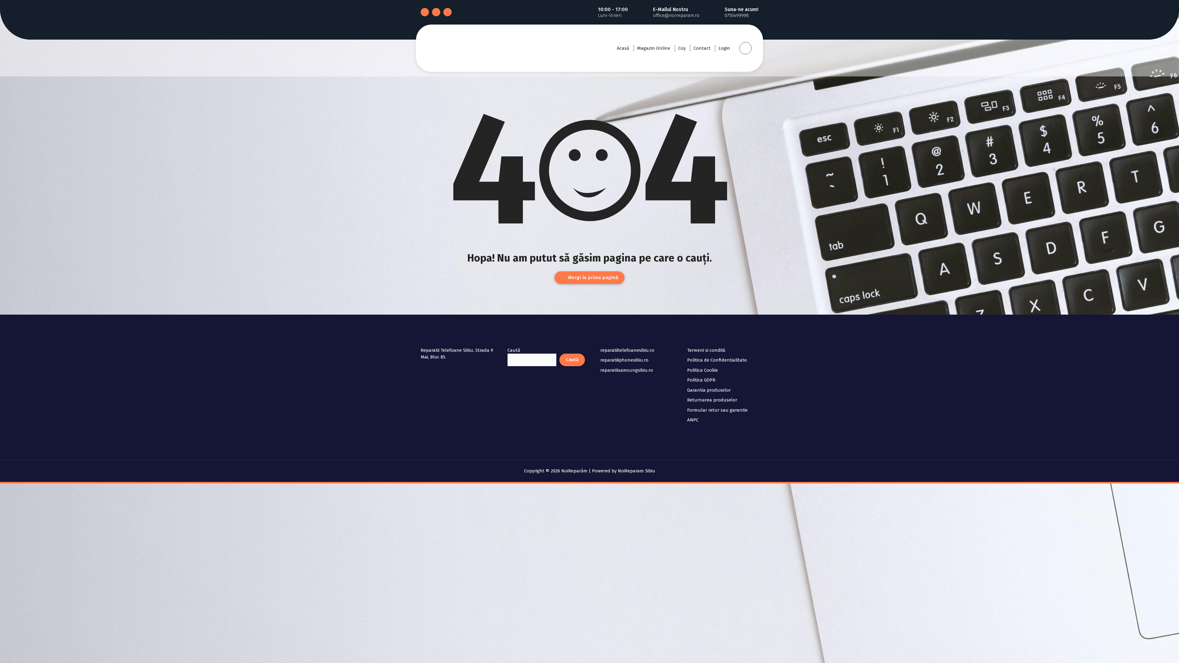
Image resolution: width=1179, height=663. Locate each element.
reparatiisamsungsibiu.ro (626, 370)
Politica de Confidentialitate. (717, 360)
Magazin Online (653, 48)
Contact (702, 48)
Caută (514, 350)
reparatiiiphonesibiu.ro (624, 360)
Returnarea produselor (712, 400)
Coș (682, 48)
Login (724, 48)
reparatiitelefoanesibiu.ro (627, 350)
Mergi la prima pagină (592, 277)
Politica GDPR (701, 380)
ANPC (692, 420)
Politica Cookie (702, 370)
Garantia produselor (709, 390)
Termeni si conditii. (706, 350)
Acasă (623, 48)
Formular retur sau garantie (717, 410)
